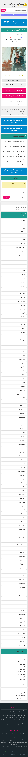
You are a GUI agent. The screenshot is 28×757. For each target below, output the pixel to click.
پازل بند (23, 313)
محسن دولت (22, 552)
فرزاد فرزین (22, 490)
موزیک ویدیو (22, 684)
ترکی (4, 109)
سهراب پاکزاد (22, 409)
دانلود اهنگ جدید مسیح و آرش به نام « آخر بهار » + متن (14, 717)
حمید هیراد (22, 344)
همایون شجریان (21, 633)
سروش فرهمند (21, 406)
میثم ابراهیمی (22, 614)
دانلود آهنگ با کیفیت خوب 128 (13, 96)
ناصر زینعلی (22, 626)
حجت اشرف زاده (21, 332)
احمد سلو (23, 259)
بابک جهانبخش (21, 301)
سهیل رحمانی (22, 413)
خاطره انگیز (22, 664)
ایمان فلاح (22, 293)
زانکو (24, 398)
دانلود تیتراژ (22, 677)
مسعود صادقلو (22, 583)
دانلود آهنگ (22, 101)
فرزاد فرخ (23, 487)
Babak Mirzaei (14, 107)
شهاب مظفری (22, 440)
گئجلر (7, 114)
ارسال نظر (6, 197)
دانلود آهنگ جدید (21, 114)
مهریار (23, 606)
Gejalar (8, 107)
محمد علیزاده (22, 568)
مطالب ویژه (22, 682)
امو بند (23, 274)
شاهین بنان (22, 433)
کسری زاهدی (22, 502)
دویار (24, 351)
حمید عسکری (22, 340)
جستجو (3, 10)
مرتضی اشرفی (22, 575)
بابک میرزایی (8, 109)
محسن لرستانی (21, 556)
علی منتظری (22, 463)
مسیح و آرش (22, 587)
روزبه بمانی (22, 390)
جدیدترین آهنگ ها (20, 662)
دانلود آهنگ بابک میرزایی (20, 111)
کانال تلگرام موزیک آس (19, 695)
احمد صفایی (22, 263)
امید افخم (23, 278)
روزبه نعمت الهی (21, 394)
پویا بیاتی (23, 321)
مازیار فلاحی (22, 514)
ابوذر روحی (22, 243)
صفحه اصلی (13, 3)
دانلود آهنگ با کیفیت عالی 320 (13, 90)
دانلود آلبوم (22, 667)
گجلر (4, 114)
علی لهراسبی (22, 460)
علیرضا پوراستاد (21, 471)
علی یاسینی (22, 467)
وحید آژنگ (22, 641)
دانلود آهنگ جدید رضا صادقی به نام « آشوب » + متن (14, 147)
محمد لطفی (22, 572)
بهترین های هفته (21, 659)
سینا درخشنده (22, 421)
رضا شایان (22, 367)
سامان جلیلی (22, 402)
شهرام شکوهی (21, 444)
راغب (24, 355)
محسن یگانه (22, 564)
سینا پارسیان (22, 417)
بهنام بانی (23, 305)
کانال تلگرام (13, 6)
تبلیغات (5, 4)
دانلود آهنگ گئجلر (13, 114)
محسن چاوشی (21, 548)
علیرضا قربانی (22, 483)
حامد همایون (22, 324)
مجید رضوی (22, 533)
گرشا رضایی (22, 510)
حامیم (23, 328)
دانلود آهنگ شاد (21, 672)
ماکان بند (23, 518)
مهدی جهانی (22, 599)
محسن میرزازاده (21, 560)
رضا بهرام (23, 363)
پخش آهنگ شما (12, 4)
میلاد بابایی (22, 618)
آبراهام (23, 224)
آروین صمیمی (22, 236)
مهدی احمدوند (21, 595)
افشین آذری (22, 270)
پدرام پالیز (23, 317)
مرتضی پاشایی (21, 579)
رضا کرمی (23, 375)
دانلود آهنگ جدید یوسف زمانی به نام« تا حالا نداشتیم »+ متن (14, 142)
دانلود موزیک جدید (20, 693)
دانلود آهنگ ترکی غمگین (8, 111)
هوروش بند (22, 637)
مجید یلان (22, 541)
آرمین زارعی (22, 228)
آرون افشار (22, 232)
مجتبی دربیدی (22, 525)
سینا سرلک (22, 425)
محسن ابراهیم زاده (20, 545)
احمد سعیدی (22, 255)
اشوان (23, 266)
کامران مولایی (22, 498)
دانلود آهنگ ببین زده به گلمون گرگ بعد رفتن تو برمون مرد (14, 746)
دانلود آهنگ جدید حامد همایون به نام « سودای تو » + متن (13, 163)
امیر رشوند (22, 282)
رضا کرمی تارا (22, 378)
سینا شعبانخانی (21, 429)
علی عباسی (22, 452)
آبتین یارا (23, 220)
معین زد (23, 591)
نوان (24, 630)
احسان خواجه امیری (20, 247)
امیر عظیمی (22, 286)
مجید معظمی (22, 537)
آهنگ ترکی (14, 109)
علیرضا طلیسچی (21, 479)
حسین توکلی (22, 336)
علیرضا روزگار (22, 475)
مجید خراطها (22, 529)
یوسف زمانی (22, 645)
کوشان (23, 506)
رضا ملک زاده (22, 382)
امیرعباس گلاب (21, 290)
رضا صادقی (22, 371)
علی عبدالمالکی (21, 456)
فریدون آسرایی (21, 494)
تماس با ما (7, 3)
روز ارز (23, 690)
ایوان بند (23, 297)
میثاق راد (23, 610)
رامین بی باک (22, 359)
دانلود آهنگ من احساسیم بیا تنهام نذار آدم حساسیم (14, 740)
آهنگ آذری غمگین (21, 109)
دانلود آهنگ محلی (16, 101)
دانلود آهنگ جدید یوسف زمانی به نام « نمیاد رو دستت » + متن (14, 153)
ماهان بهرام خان (21, 521)
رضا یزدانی (22, 386)
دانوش (23, 348)
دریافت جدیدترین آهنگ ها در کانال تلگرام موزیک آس (14, 23)
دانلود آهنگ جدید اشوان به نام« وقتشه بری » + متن (14, 158)
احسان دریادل (22, 251)
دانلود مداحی (22, 679)
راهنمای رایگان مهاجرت (20, 698)
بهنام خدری (22, 309)
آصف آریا (23, 239)
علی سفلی (22, 448)
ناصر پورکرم (22, 622)
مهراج (23, 602)
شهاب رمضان (22, 436)
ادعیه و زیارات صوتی (20, 656)
